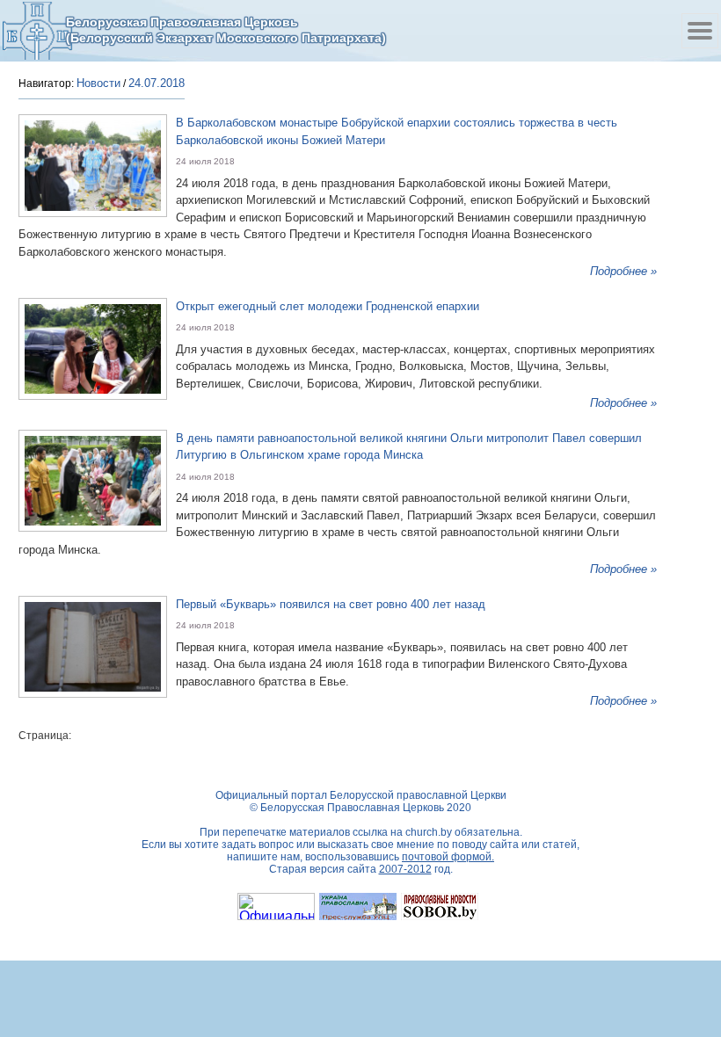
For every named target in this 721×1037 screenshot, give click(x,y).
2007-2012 (405, 869)
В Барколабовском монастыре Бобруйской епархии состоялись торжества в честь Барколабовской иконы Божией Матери (396, 131)
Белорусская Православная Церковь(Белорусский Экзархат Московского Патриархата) (226, 30)
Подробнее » (623, 271)
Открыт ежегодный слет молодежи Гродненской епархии (327, 306)
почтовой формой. (448, 857)
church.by (428, 832)
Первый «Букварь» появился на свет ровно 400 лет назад (330, 604)
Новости (98, 83)
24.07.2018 (156, 83)
